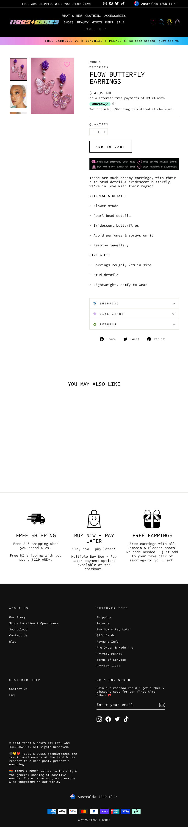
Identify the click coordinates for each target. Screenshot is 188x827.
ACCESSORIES (115, 16)
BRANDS (88, 29)
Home (93, 61)
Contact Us (18, 635)
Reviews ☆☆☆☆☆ (108, 666)
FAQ (12, 695)
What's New (72, 16)
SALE (120, 22)
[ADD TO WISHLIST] (66, 64)
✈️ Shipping (106, 303)
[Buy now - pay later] (94, 519)
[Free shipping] (35, 519)
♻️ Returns (105, 324)
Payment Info (108, 641)
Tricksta (99, 67)
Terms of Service (111, 659)
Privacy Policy (109, 653)
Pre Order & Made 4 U (115, 647)
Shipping (122, 109)
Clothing (93, 16)
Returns (103, 623)
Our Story (17, 617)
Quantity (99, 124)
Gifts (97, 22)
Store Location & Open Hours (34, 623)
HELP (101, 29)
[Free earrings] (152, 519)
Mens (109, 22)
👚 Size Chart (108, 313)
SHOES (69, 22)
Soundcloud (18, 629)
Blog (13, 641)
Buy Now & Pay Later (114, 629)
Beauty (83, 22)
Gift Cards (106, 635)
